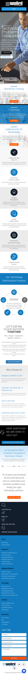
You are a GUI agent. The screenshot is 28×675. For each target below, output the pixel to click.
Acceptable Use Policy (7, 607)
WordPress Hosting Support (8, 576)
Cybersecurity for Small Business (10, 574)
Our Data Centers (6, 544)
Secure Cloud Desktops (7, 563)
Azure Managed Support (7, 590)
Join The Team (5, 617)
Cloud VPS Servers (6, 555)
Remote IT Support (6, 571)
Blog (3, 620)
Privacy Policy (5, 609)
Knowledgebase (5, 622)
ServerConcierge (6, 561)
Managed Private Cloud (7, 559)
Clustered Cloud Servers (7, 557)
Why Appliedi (5, 542)
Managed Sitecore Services (8, 578)
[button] (7, 52)
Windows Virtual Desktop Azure (9, 552)
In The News (5, 624)
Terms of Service (6, 605)
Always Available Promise (8, 603)
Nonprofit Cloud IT (6, 586)
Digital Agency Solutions (7, 588)
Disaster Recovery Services (8, 593)
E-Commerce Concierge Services (10, 595)
